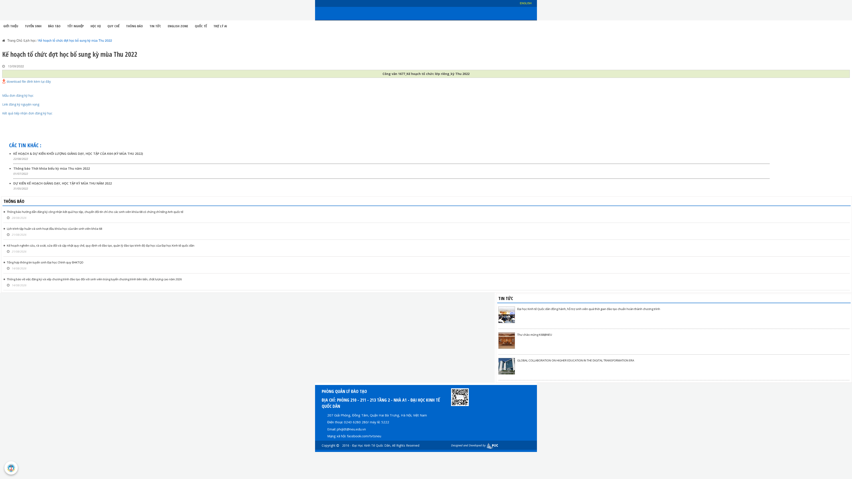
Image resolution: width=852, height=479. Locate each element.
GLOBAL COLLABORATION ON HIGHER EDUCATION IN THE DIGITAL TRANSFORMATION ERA (575, 360)
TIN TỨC (505, 298)
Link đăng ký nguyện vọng (20, 104)
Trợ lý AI (220, 26)
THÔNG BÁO (14, 201)
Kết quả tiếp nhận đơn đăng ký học (27, 113)
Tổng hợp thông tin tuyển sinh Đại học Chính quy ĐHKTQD (45, 262)
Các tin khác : (25, 145)
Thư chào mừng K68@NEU (534, 335)
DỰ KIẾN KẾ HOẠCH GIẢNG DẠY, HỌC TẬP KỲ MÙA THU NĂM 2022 (62, 183)
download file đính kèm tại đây (29, 81)
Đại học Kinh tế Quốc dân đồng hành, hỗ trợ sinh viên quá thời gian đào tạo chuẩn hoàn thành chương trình (588, 309)
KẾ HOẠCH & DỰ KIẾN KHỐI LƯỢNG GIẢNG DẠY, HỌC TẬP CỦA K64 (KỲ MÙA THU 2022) (78, 153)
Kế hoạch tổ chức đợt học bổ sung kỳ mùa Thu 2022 (75, 40)
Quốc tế (201, 26)
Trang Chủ (14, 40)
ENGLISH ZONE (178, 26)
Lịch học (30, 40)
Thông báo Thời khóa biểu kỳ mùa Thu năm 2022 (51, 168)
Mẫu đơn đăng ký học (18, 95)
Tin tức (155, 26)
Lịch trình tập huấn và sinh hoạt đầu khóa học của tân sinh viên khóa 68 (54, 229)
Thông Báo (134, 26)
